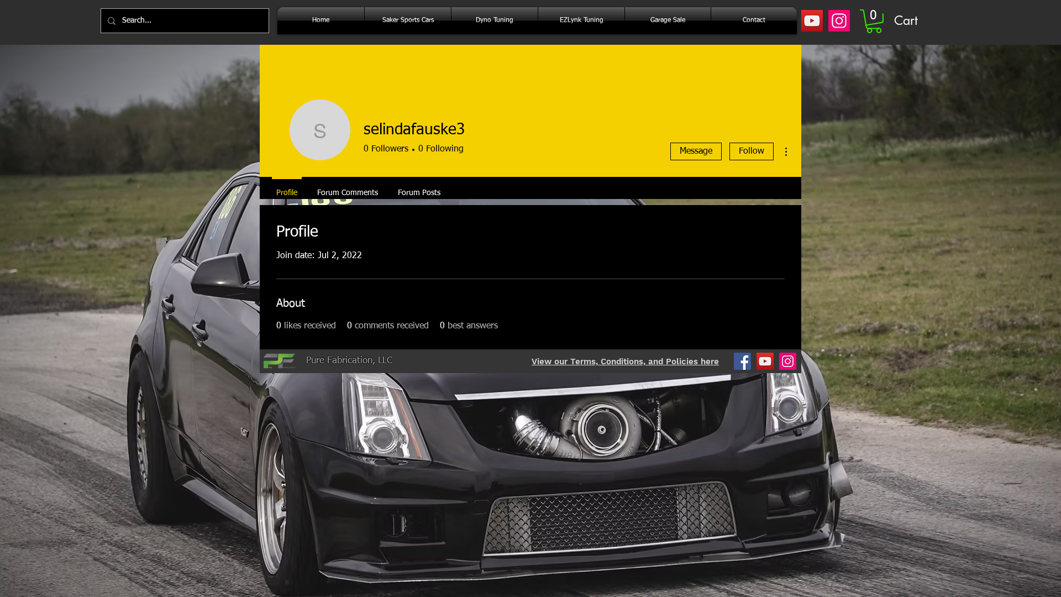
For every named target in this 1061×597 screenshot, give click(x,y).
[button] (874, 21)
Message (696, 151)
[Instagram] (839, 21)
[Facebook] (742, 361)
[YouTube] (812, 21)
